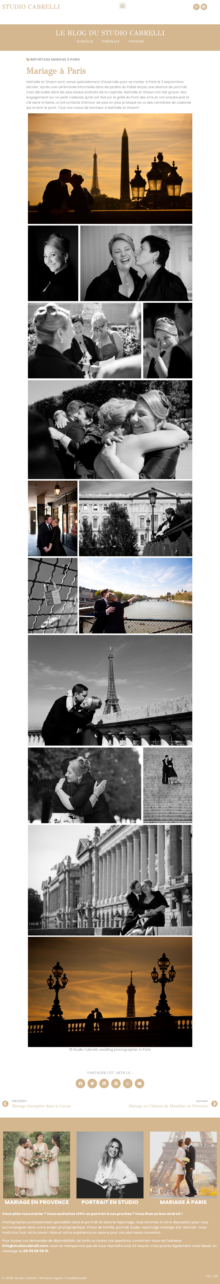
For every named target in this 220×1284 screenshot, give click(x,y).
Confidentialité (76, 1278)
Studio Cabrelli (31, 7)
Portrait (111, 41)
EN (215, 1276)
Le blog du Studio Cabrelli (110, 33)
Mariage (84, 41)
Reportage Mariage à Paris (55, 59)
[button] (122, 5)
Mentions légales (51, 1278)
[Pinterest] (204, 7)
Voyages (136, 41)
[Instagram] (196, 7)
